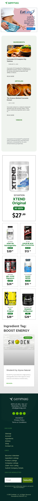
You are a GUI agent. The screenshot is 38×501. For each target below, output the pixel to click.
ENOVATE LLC (23, 496)
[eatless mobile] (19, 20)
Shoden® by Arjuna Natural (18, 370)
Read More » (9, 383)
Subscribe (27, 480)
